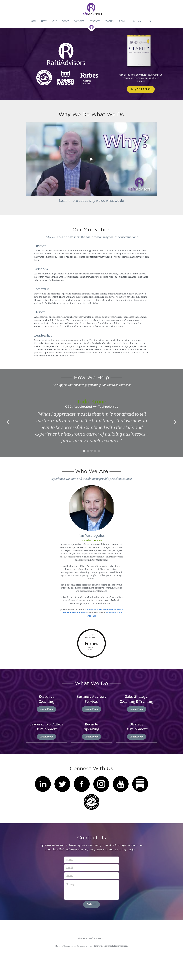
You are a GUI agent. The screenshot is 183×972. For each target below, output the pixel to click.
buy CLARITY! (141, 89)
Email (69, 867)
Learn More (46, 709)
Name (69, 859)
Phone (69, 875)
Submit (92, 904)
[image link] (140, 52)
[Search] (150, 21)
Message (71, 884)
